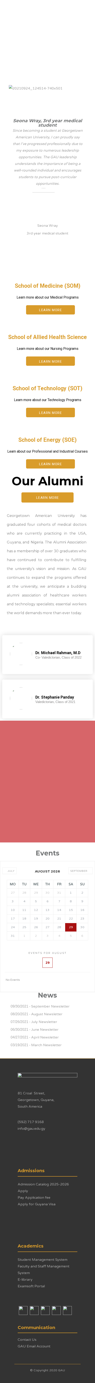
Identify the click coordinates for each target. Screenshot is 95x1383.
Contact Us (27, 1339)
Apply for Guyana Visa (36, 1204)
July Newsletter (44, 1022)
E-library (25, 1279)
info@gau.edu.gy (31, 1128)
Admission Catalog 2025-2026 (43, 1184)
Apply (23, 1191)
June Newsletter (45, 1029)
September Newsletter (50, 1006)
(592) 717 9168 (31, 1122)
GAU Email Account (34, 1346)
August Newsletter (47, 1014)
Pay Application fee (34, 1197)
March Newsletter (46, 1045)
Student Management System (42, 1259)
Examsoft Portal (31, 1286)
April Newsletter (45, 1037)
